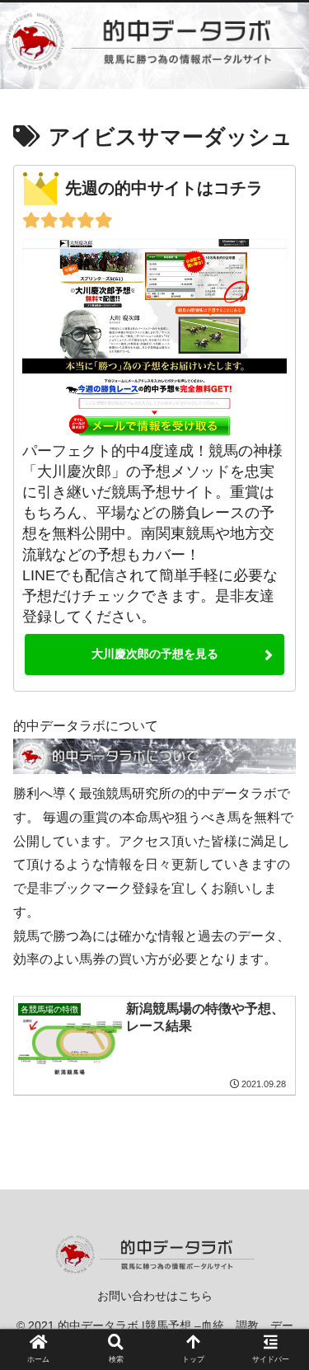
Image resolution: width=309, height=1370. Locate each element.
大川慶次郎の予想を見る (154, 653)
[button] (276, 1315)
